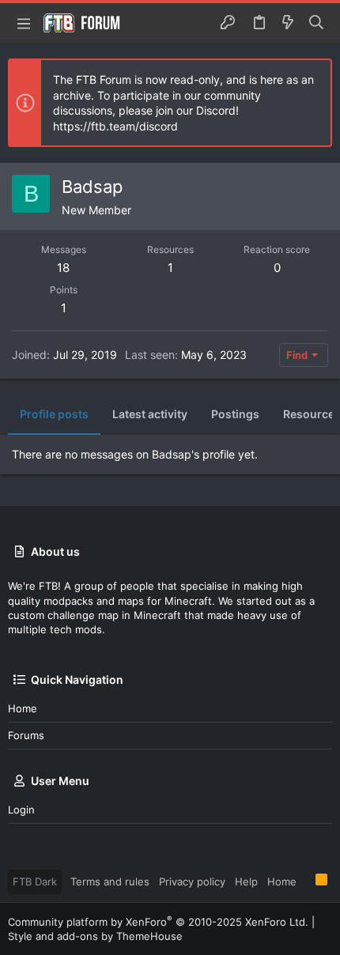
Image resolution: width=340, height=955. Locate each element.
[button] (24, 23)
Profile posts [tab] (54, 414)
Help (246, 881)
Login (21, 809)
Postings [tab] (235, 414)
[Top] (306, 880)
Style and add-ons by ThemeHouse (95, 936)
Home (22, 708)
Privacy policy (192, 881)
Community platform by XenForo (158, 921)
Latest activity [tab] (149, 414)
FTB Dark (35, 881)
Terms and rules (109, 881)
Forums (26, 735)
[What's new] (287, 23)
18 (63, 267)
